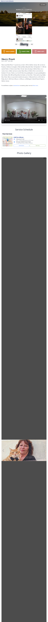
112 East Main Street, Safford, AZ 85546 (24, 143)
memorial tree (16, 85)
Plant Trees (38, 145)
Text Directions (21, 145)
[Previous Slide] (3, 450)
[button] (7, 140)
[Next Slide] (44, 450)
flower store (35, 85)
